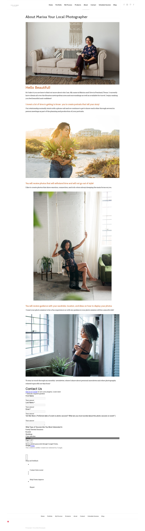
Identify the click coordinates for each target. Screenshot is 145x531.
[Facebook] (124, 4)
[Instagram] (127, 4)
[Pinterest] (130, 4)
